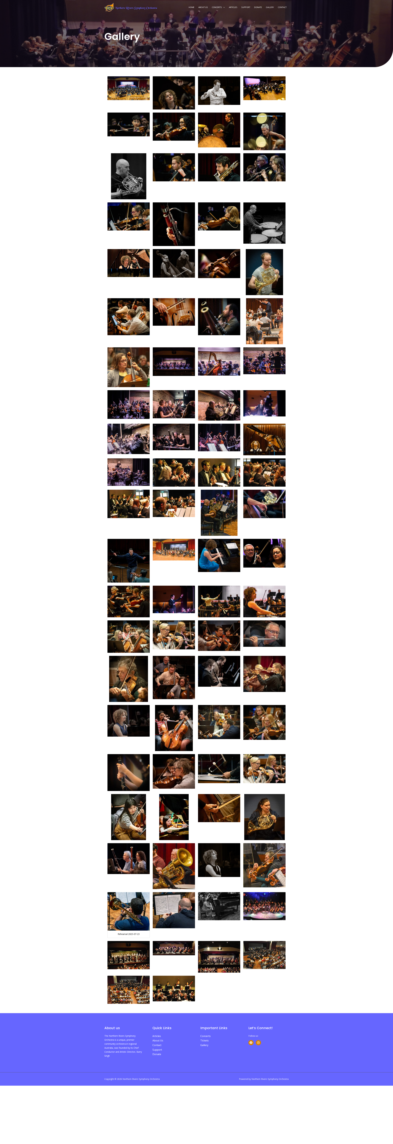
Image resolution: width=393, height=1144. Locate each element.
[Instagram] (258, 1042)
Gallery (270, 7)
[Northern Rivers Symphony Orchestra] (131, 6)
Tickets (204, 1040)
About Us (203, 7)
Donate (258, 7)
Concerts (217, 7)
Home (191, 7)
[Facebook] (251, 1042)
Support (245, 7)
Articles (233, 7)
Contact (282, 7)
